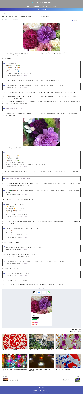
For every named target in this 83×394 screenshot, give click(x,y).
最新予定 (29, 6)
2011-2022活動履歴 (36, 6)
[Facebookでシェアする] (39, 292)
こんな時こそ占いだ (46, 390)
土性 (80, 331)
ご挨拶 (54, 6)
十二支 (75, 331)
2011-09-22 (8, 178)
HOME (42, 388)
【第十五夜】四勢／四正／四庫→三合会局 (20, 178)
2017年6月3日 (23, 75)
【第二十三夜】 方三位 (14, 108)
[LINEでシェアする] (48, 292)
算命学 (79, 329)
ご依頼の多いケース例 (46, 6)
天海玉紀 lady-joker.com (43, 2)
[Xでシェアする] (34, 292)
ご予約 (39, 390)
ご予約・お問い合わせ (41, 9)
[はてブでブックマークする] (44, 292)
